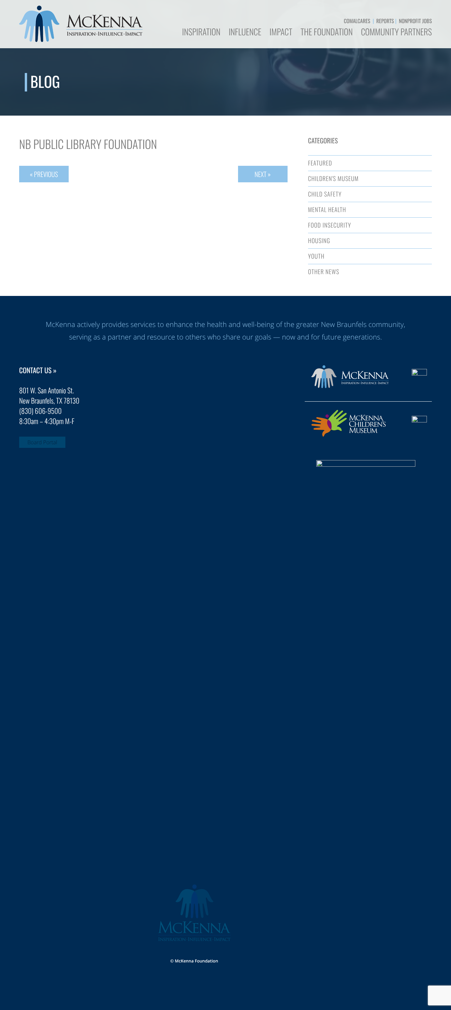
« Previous (44, 174)
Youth (316, 256)
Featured (320, 163)
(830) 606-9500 (40, 411)
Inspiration (201, 32)
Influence (245, 32)
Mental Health (327, 209)
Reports (385, 21)
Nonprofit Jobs (415, 21)
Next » (263, 174)
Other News (323, 272)
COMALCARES (357, 21)
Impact (280, 32)
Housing (319, 240)
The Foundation (326, 32)
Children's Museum (333, 178)
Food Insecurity (329, 225)
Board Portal (42, 442)
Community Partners (396, 32)
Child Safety (325, 194)
